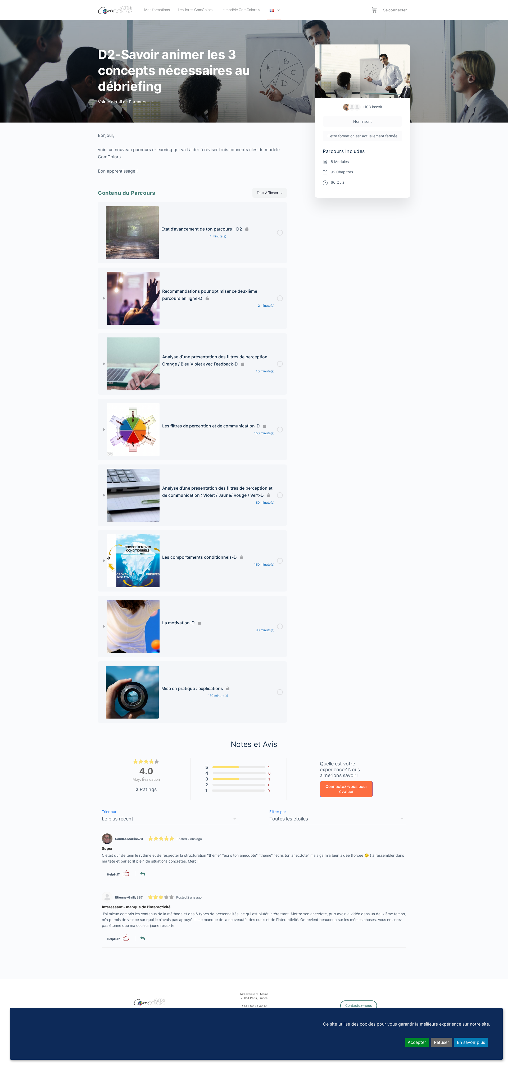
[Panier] (374, 10)
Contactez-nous (358, 1005)
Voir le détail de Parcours (122, 101)
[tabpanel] (192, 153)
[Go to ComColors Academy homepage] (115, 9)
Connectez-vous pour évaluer (346, 789)
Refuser (441, 1042)
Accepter (417, 1042)
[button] (126, 873)
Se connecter (395, 10)
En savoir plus (471, 1042)
